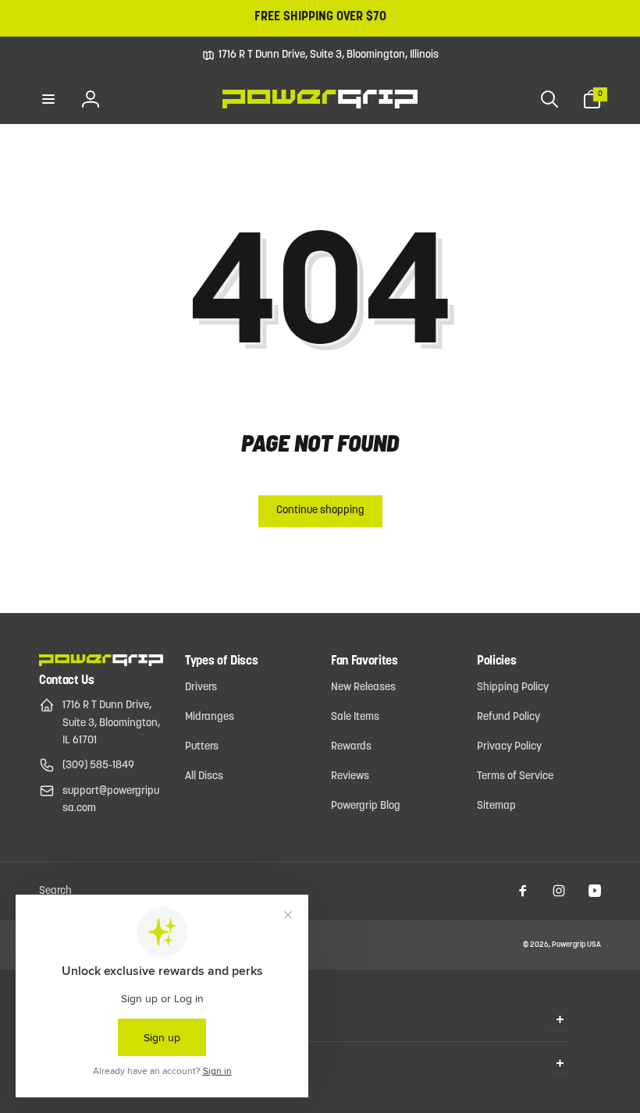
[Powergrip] (101, 663)
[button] (48, 99)
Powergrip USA (576, 945)
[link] (320, 55)
